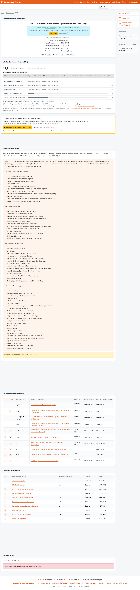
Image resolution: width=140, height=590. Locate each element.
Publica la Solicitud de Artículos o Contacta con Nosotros (102, 583)
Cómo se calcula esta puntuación (76, 108)
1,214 (54, 580)
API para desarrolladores (42, 583)
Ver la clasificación (92, 108)
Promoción (124, 583)
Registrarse (53, 33)
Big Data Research (18, 485)
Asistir (125, 18)
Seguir (125, 13)
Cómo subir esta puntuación (86, 106)
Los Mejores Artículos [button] (119, 2)
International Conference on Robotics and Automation (49, 449)
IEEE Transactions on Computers (23, 502)
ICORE (11, 399)
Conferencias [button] (84, 2)
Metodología (30, 583)
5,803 (40, 580)
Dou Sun (24, 355)
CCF (5, 399)
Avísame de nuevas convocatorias (18, 127)
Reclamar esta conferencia (126, 24)
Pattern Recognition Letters (21, 514)
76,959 (66, 580)
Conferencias (10, 13)
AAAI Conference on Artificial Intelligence (45, 437)
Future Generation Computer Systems (25, 506)
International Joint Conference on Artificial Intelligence (49, 454)
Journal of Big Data (18, 481)
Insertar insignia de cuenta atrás (59, 37)
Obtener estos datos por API (59, 40)
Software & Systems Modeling (22, 497)
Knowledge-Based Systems (21, 493)
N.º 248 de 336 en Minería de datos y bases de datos (15, 72)
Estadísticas (55, 583)
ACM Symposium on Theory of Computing (45, 461)
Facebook (78, 583)
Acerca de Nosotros (18, 583)
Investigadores (105, 2)
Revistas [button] (94, 2)
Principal (76, 2)
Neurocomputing (18, 510)
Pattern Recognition (19, 519)
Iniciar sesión (133, 2)
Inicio (2, 13)
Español (103, 7)
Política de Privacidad (67, 583)
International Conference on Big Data (43, 405)
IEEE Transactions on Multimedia (23, 489)
